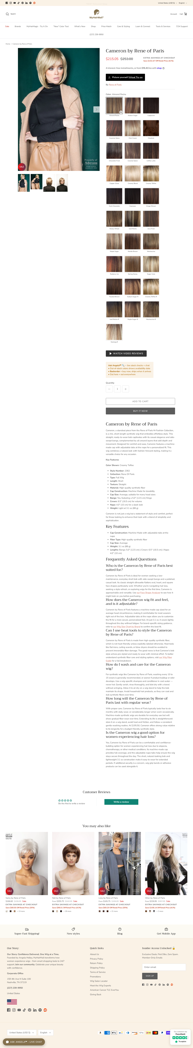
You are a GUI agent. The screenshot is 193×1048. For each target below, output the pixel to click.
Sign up (150, 976)
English (182, 3)
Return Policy (96, 963)
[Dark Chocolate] (114, 196)
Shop (93, 26)
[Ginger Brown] (151, 196)
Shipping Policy (97, 967)
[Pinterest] (22, 3)
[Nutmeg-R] (114, 332)
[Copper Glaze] (114, 173)
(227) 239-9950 (96, 34)
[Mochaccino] (151, 241)
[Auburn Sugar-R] (132, 286)
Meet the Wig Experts (100, 985)
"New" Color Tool (61, 26)
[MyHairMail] (96, 14)
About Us (94, 954)
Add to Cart (140, 401)
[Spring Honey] (132, 264)
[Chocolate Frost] (114, 150)
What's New (79, 26)
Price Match (106, 26)
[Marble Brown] (132, 241)
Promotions (95, 976)
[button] (120, 112)
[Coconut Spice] (132, 150)
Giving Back (95, 994)
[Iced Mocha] (132, 218)
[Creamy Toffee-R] (151, 286)
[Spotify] (30, 3)
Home (8, 44)
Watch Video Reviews (128, 353)
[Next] (96, 109)
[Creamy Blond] (132, 173)
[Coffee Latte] (151, 150)
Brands (18, 26)
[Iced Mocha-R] (114, 309)
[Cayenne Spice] (114, 128)
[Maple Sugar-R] (132, 309)
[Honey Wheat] (114, 218)
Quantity (110, 382)
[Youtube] (15, 3)
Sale (7, 26)
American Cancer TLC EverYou (104, 990)
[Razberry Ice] (114, 264)
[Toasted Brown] (114, 286)
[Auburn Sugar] (132, 105)
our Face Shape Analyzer (148, 592)
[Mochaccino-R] (151, 309)
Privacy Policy (96, 958)
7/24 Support (182, 26)
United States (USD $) (166, 3)
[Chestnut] (151, 128)
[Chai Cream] (132, 128)
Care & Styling (123, 26)
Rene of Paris (115, 84)
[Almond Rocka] (114, 105)
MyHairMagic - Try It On (37, 26)
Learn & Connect (142, 26)
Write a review (121, 801)
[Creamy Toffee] (151, 173)
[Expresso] (132, 196)
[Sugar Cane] (151, 264)
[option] (59, 109)
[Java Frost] (151, 218)
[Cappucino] (151, 105)
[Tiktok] (19, 3)
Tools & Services (163, 26)
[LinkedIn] (26, 3)
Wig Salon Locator (99, 981)
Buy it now (140, 411)
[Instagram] (11, 3)
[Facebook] (7, 3)
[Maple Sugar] (114, 241)
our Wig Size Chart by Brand (126, 626)
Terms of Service (98, 972)
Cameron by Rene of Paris (22, 44)
